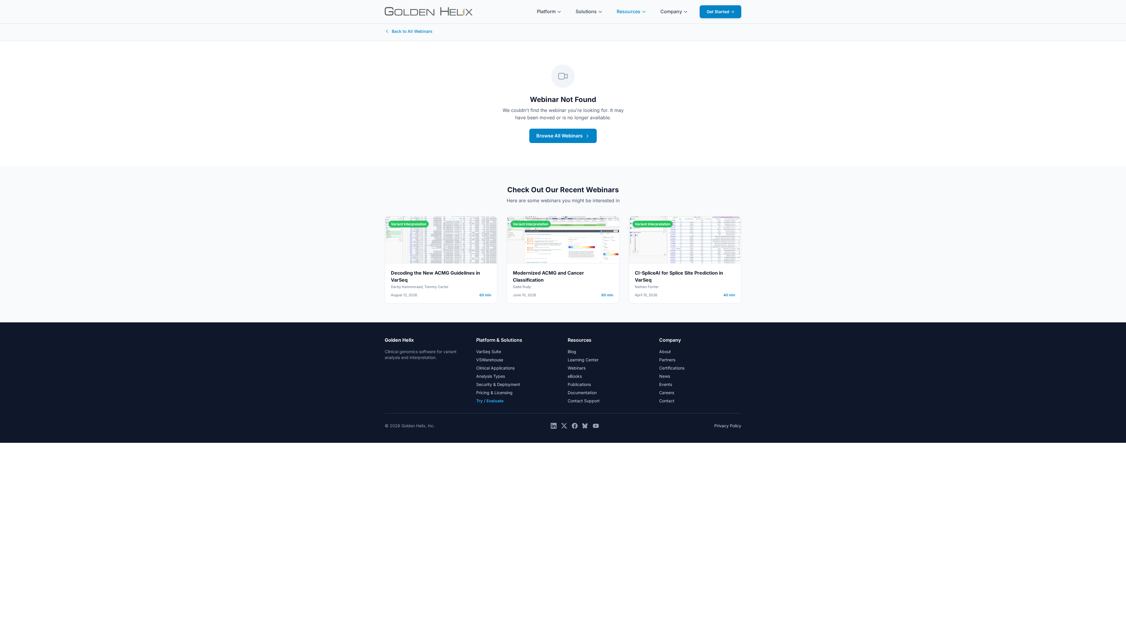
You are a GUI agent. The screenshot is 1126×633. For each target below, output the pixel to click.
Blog (572, 351)
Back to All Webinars (412, 31)
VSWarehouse (489, 359)
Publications (579, 384)
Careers (666, 392)
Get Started (720, 11)
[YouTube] (596, 426)
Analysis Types (490, 376)
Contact (666, 400)
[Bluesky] (585, 426)
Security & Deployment (498, 384)
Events (665, 384)
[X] (564, 426)
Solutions (586, 11)
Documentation (582, 392)
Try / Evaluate (489, 400)
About (665, 351)
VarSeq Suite (488, 351)
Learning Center (583, 359)
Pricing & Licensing (494, 392)
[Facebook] (575, 426)
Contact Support (584, 400)
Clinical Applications (495, 367)
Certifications (671, 367)
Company (671, 11)
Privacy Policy (727, 425)
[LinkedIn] (554, 426)
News (664, 376)
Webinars (577, 367)
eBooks (575, 376)
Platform (546, 11)
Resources (628, 11)
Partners (667, 359)
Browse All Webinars (559, 136)
